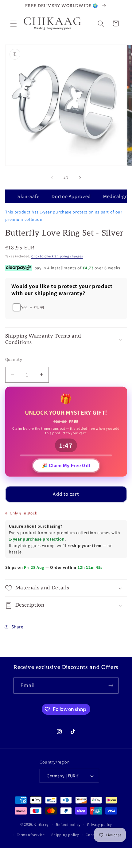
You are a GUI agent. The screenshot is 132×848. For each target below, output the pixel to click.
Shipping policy (65, 834)
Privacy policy (99, 824)
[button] (13, 23)
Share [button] (17, 626)
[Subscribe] (110, 686)
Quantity (13, 359)
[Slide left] (52, 177)
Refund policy (68, 824)
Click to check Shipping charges (57, 256)
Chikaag (41, 824)
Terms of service (31, 834)
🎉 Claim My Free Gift (66, 464)
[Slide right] (80, 177)
